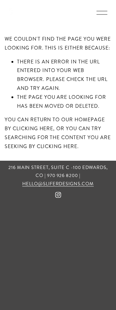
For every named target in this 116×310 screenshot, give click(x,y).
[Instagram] (58, 195)
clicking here (33, 128)
